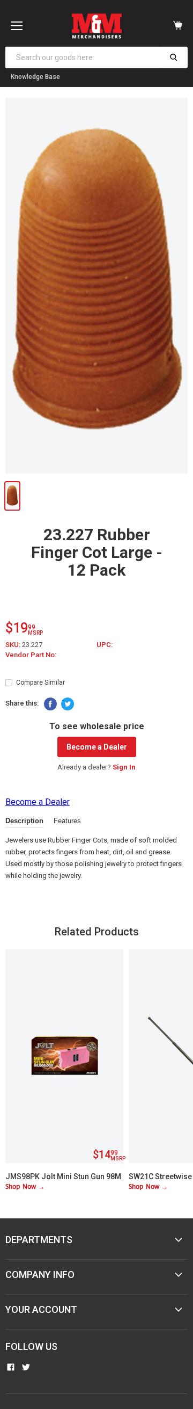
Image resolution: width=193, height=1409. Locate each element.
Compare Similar (40, 682)
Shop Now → (24, 1187)
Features (67, 821)
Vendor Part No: (30, 655)
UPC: (104, 645)
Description (24, 821)
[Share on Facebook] (50, 704)
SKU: (13, 645)
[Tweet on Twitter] (67, 704)
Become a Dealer (96, 747)
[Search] (173, 57)
